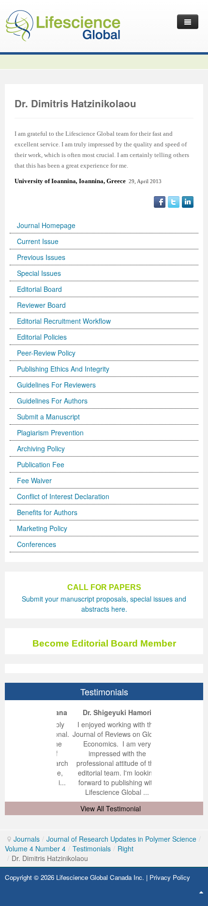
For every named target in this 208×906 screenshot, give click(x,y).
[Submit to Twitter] (173, 201)
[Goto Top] (201, 891)
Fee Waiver (34, 480)
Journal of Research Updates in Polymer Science (121, 839)
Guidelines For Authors (52, 400)
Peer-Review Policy (46, 353)
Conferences (36, 544)
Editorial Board (39, 289)
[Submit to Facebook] (159, 201)
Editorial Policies (42, 337)
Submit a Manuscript (48, 416)
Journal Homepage (46, 225)
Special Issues (39, 273)
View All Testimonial (110, 808)
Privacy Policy (169, 877)
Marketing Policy (42, 528)
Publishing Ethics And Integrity (63, 369)
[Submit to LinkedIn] (187, 201)
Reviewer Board (41, 305)
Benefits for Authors (47, 512)
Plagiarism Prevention (50, 432)
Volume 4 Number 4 (35, 848)
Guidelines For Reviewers (56, 384)
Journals (27, 839)
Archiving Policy (41, 448)
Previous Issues (41, 257)
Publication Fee (40, 464)
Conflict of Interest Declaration (63, 496)
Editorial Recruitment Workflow (64, 321)
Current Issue (38, 241)
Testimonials (92, 848)
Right (126, 848)
